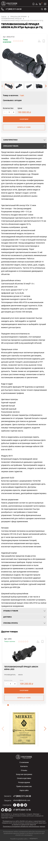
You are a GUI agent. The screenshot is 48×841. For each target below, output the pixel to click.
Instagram (21, 805)
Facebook (14, 805)
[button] (39, 41)
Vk (18, 805)
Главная (3, 16)
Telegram (6, 809)
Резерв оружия (24, 782)
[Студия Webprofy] (33, 839)
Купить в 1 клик (24, 127)
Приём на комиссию (24, 786)
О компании (24, 762)
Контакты (24, 766)
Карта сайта (24, 790)
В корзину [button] (24, 690)
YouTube (25, 805)
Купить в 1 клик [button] (24, 698)
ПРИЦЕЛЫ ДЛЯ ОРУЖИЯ (18, 16)
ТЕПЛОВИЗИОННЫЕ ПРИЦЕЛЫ (11, 18)
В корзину (24, 119)
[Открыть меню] (45, 4)
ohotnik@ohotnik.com (21, 800)
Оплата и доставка (24, 778)
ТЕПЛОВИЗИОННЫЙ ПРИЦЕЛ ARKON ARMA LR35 (21, 668)
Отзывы (24, 770)
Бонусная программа (24, 774)
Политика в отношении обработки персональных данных (24, 826)
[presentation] (2, 86)
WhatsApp (2, 809)
